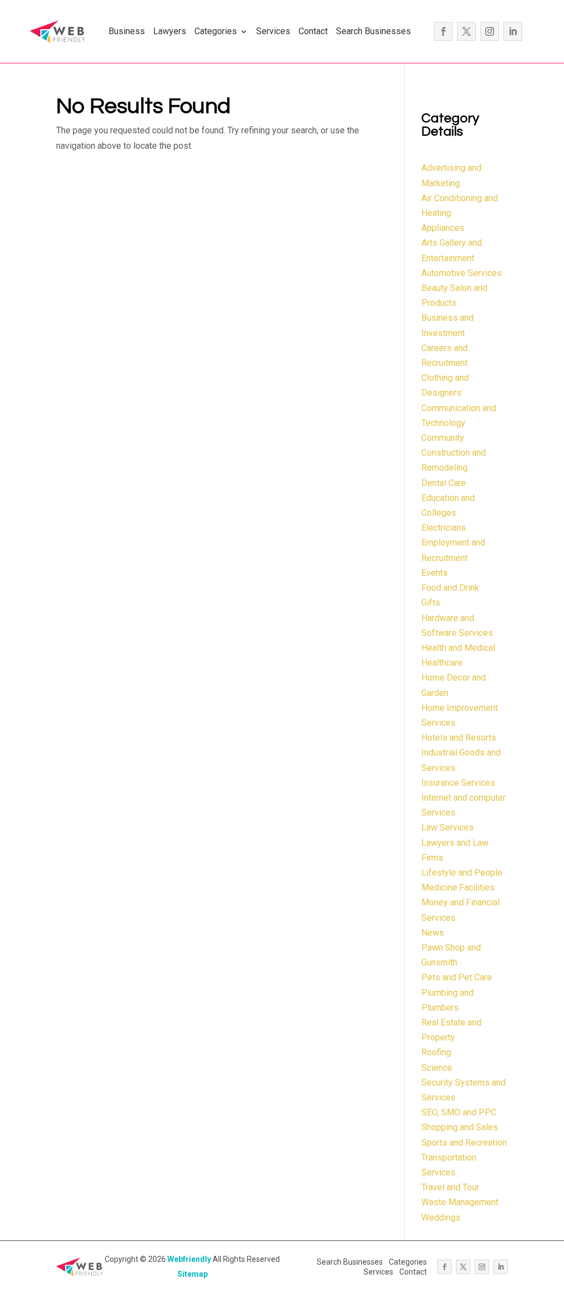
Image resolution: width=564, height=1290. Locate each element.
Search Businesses (373, 31)
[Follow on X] (466, 31)
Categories (215, 31)
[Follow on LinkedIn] (512, 31)
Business (127, 31)
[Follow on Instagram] (489, 31)
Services (273, 31)
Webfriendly (189, 1259)
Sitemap (192, 1274)
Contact (313, 31)
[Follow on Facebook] (443, 31)
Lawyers (169, 31)
